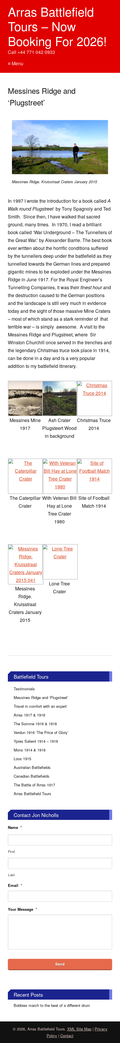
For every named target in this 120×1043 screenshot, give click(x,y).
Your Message (22, 909)
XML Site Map (79, 1029)
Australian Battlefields (32, 767)
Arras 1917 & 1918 (29, 715)
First (11, 851)
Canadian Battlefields (32, 776)
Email (15, 885)
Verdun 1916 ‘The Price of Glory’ (41, 732)
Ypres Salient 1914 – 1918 (36, 741)
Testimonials (24, 688)
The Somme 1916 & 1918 (35, 723)
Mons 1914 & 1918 (29, 750)
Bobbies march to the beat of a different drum (52, 1005)
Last (11, 875)
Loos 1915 (22, 758)
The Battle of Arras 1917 (34, 785)
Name (15, 827)
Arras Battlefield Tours (32, 793)
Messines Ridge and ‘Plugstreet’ (41, 697)
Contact (66, 1035)
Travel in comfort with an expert (40, 706)
